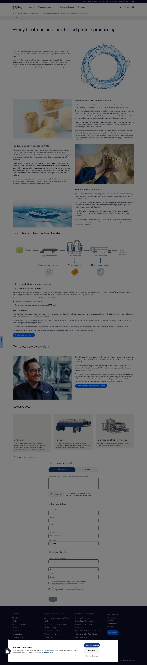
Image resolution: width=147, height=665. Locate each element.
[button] (7, 651)
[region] (63, 650)
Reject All (91, 651)
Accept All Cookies (92, 645)
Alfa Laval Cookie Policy (46, 652)
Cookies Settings (92, 656)
